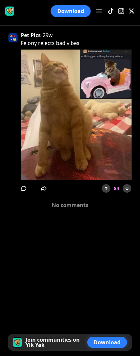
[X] (131, 11)
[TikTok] (110, 11)
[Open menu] (99, 11)
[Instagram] (121, 11)
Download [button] (70, 11)
